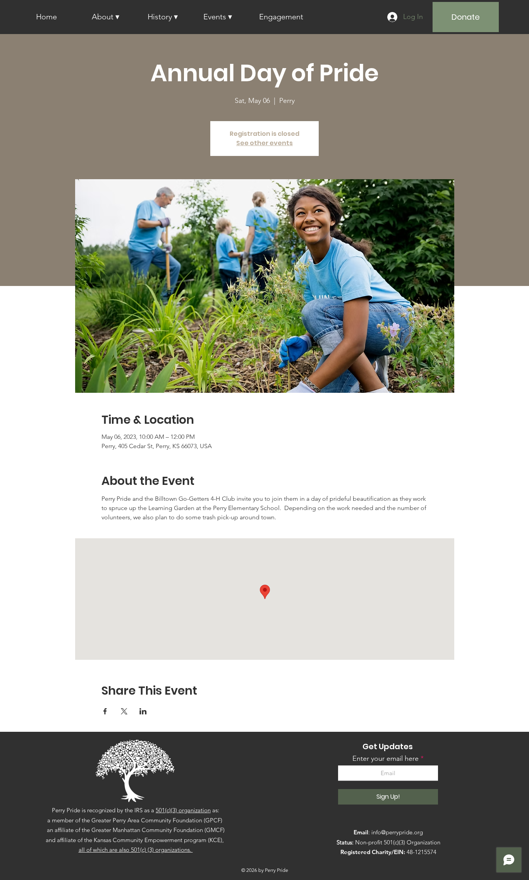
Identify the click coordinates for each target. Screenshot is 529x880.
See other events (264, 143)
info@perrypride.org (397, 832)
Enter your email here (385, 758)
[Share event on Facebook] (105, 711)
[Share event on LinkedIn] (143, 711)
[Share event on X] (124, 711)
